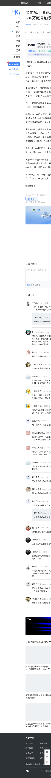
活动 (18, 50)
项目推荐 (30, 198)
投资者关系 (30, 757)
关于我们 (43, 748)
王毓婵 (28, 24)
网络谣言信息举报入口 (35, 764)
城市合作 (29, 743)
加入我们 (43, 757)
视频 (18, 41)
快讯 (18, 27)
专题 (18, 45)
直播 (18, 36)
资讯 (18, 31)
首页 (18, 22)
